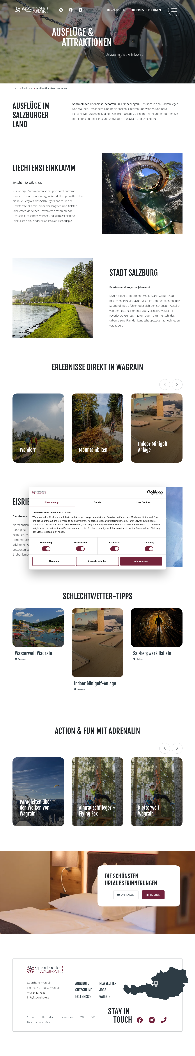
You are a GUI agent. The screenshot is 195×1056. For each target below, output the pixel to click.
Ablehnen (54, 561)
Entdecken (27, 88)
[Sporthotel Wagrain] (155, 983)
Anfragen (118, 10)
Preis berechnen (148, 10)
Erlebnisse (83, 996)
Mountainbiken (93, 450)
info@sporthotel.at (38, 997)
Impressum (67, 1017)
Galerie (104, 996)
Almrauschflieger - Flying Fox (97, 811)
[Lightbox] (142, 193)
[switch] (80, 548)
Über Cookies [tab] (143, 502)
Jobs (102, 990)
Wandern (28, 450)
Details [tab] (97, 502)
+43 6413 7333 (36, 992)
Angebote (82, 983)
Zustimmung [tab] (52, 502)
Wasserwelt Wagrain (33, 653)
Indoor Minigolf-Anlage (154, 447)
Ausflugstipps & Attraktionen (51, 88)
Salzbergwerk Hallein (152, 653)
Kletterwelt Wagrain (148, 811)
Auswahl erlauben (97, 561)
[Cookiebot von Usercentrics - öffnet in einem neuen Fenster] (149, 492)
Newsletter (107, 983)
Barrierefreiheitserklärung (39, 1022)
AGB (93, 1017)
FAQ (82, 1017)
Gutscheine (83, 990)
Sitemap (31, 1017)
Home (15, 88)
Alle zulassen (141, 561)
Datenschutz (48, 1017)
